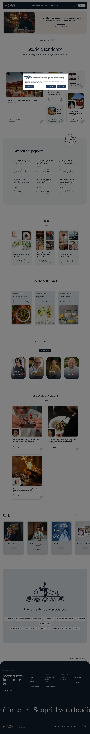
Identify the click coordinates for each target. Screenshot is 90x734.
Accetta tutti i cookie (61, 86)
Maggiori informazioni (38, 82)
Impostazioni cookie (29, 86)
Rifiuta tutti (51, 86)
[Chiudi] (66, 75)
